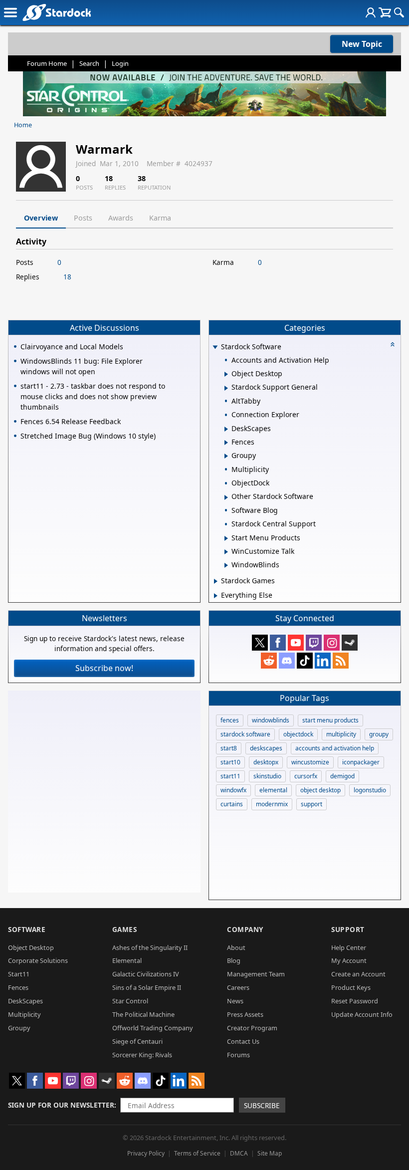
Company (245, 929)
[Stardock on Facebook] (278, 643)
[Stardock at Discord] (287, 661)
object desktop (320, 790)
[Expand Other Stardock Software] (226, 497)
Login (120, 63)
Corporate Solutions (38, 960)
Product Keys (351, 987)
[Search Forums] (399, 12)
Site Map (269, 1153)
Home (23, 124)
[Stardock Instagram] (332, 643)
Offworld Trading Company (152, 1027)
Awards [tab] (120, 218)
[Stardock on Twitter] (260, 643)
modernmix (272, 804)
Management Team (256, 973)
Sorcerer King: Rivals (142, 1054)
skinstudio (267, 776)
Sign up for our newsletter (61, 1105)
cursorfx (305, 776)
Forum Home (47, 63)
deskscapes (266, 748)
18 (67, 276)
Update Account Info (362, 1014)
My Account (349, 960)
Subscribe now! (104, 668)
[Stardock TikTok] (305, 661)
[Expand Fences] (226, 442)
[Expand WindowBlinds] (226, 565)
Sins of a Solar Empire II (146, 987)
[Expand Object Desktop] (226, 374)
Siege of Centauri (137, 1041)
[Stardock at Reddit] (269, 661)
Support (348, 929)
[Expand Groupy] (226, 456)
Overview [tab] (41, 218)
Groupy (19, 1027)
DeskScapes (25, 1000)
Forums (238, 1054)
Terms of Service (197, 1153)
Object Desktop (31, 947)
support (311, 804)
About (236, 947)
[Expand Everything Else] (215, 595)
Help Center (348, 947)
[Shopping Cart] (385, 12)
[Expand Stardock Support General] (226, 388)
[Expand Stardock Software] (214, 347)
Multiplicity (24, 1014)
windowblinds (270, 720)
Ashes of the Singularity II (150, 947)
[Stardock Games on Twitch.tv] (314, 643)
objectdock (298, 734)
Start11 (18, 973)
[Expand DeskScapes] (226, 429)
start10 (230, 762)
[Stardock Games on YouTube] (296, 643)
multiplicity (341, 734)
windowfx (233, 790)
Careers (238, 987)
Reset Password (354, 1000)
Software (26, 929)
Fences (18, 987)
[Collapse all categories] (393, 344)
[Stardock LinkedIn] (323, 661)
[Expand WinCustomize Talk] (226, 551)
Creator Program (252, 1027)
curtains (231, 804)
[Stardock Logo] (56, 12)
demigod (342, 776)
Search (89, 63)
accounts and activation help (334, 748)
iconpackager (361, 762)
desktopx (265, 762)
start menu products (330, 720)
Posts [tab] (83, 218)
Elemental (127, 960)
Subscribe (262, 1105)
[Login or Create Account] (371, 12)
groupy (379, 734)
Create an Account (358, 973)
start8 (228, 748)
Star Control (130, 1000)
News (235, 1000)
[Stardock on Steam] (350, 643)
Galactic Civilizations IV (145, 973)
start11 (230, 776)
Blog (233, 960)
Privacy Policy (146, 1153)
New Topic (362, 43)
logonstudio (370, 790)
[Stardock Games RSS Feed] (341, 661)
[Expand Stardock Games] (215, 581)
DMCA (239, 1153)
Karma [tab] (160, 218)
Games (124, 929)
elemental (273, 790)
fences (229, 720)
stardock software (245, 734)
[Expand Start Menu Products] (226, 538)
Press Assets (245, 1014)
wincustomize (310, 762)
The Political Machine (143, 1014)
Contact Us (243, 1041)
